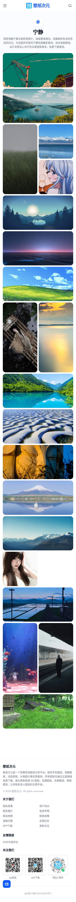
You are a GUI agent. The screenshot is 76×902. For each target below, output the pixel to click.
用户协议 (44, 806)
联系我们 (8, 811)
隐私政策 (8, 806)
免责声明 (44, 811)
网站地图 (8, 815)
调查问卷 (8, 820)
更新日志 (44, 825)
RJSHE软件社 (10, 842)
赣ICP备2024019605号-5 (39, 893)
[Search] (70, 5)
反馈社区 (44, 820)
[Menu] (4, 5)
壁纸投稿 (44, 815)
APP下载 (8, 825)
